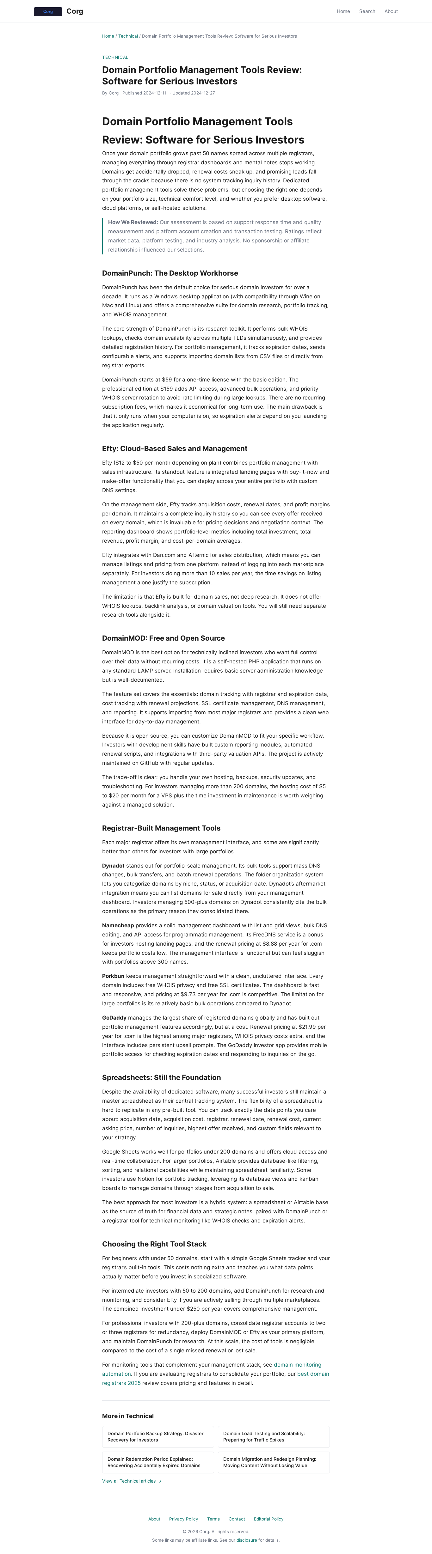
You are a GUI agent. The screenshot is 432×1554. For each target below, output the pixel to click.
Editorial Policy (269, 1518)
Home (343, 11)
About (391, 11)
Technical (128, 36)
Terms (213, 1518)
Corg (74, 11)
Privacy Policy (183, 1518)
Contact (237, 1518)
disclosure (247, 1540)
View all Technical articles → (132, 1481)
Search (367, 11)
